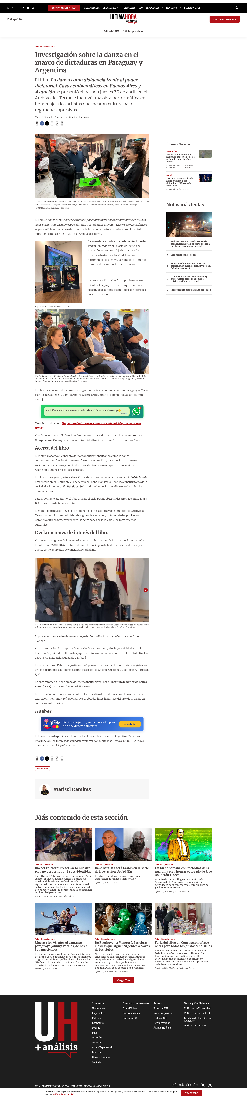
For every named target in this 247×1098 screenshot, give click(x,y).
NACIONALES (92, 7)
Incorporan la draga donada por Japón (191, 290)
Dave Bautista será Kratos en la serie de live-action (122, 869)
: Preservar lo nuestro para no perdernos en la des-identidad (63, 869)
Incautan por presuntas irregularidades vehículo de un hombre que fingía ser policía (180, 158)
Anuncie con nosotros (136, 1003)
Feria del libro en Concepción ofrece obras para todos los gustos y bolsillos (183, 944)
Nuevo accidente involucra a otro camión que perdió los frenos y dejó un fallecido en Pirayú (191, 265)
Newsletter (130, 724)
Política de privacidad (63, 1094)
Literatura (42, 768)
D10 (141, 7)
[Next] (146, 341)
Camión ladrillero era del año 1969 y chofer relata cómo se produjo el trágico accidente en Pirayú (189, 279)
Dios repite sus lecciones (183, 255)
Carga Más (123, 980)
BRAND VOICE (192, 7)
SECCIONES (109, 7)
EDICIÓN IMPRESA (224, 19)
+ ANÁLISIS (129, 7)
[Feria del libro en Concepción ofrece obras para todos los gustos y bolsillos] (183, 919)
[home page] (123, 19)
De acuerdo (191, 1093)
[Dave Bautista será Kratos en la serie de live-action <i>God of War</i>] (123, 844)
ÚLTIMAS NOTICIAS (64, 8)
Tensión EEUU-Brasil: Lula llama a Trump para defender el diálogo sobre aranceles (179, 182)
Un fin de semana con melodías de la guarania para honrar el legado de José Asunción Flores (183, 871)
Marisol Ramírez (72, 789)
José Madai (184, 891)
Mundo (169, 175)
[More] (118, 8)
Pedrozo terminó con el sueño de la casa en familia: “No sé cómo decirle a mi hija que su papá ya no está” (190, 243)
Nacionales (171, 151)
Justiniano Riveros (189, 166)
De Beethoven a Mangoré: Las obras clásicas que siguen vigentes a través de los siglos (122, 946)
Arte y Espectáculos (45, 47)
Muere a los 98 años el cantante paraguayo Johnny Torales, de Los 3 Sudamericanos (61, 946)
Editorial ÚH (111, 31)
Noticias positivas (132, 31)
